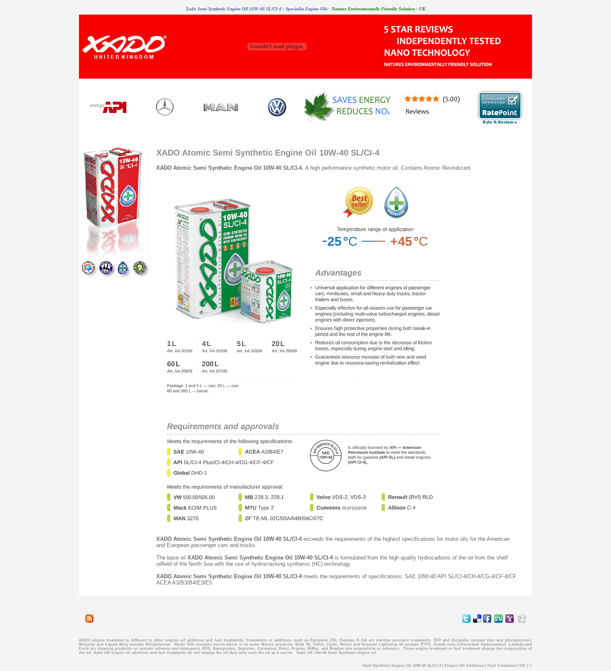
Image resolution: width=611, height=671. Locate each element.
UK (522, 666)
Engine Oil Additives (464, 666)
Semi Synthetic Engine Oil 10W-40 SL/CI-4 (401, 666)
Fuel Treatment (502, 666)
